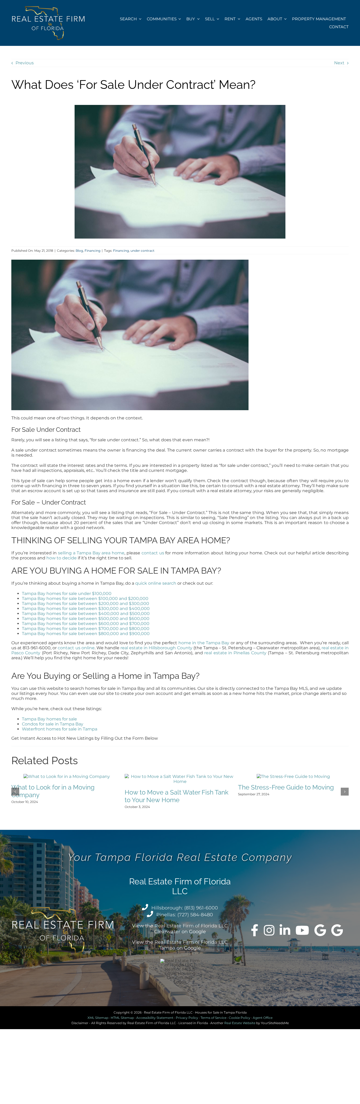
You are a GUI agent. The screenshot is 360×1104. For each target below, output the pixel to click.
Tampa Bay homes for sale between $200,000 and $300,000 (85, 603)
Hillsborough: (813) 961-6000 (184, 908)
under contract (142, 251)
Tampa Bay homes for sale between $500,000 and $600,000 (85, 618)
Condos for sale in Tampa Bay (52, 724)
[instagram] (269, 930)
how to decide (61, 557)
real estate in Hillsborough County (156, 647)
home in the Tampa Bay (203, 642)
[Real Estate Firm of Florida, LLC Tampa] (337, 930)
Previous (25, 62)
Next (339, 62)
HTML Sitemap (122, 1018)
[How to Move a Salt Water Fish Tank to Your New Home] (180, 776)
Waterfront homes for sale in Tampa (59, 729)
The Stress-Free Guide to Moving (286, 787)
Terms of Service (213, 1018)
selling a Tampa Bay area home (91, 552)
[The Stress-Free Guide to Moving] (293, 776)
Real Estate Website (239, 1023)
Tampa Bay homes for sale (49, 719)
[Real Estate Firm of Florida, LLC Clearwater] (320, 930)
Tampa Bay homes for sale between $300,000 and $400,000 (86, 608)
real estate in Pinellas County (235, 652)
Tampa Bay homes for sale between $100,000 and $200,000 (85, 598)
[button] (15, 792)
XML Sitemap (97, 1018)
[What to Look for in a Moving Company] (66, 776)
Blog (79, 251)
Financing (92, 251)
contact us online (76, 647)
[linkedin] (285, 930)
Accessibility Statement (154, 1018)
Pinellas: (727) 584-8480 (184, 915)
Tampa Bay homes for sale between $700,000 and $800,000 (85, 628)
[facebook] (255, 930)
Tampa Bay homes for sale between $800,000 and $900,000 (86, 633)
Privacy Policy (187, 1018)
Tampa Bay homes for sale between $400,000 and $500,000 (86, 613)
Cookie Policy (239, 1018)
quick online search (155, 583)
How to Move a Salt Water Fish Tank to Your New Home (176, 796)
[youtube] (302, 930)
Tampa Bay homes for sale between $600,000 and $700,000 (85, 623)
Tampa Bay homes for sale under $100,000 (66, 593)
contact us (153, 552)
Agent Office (263, 1018)
